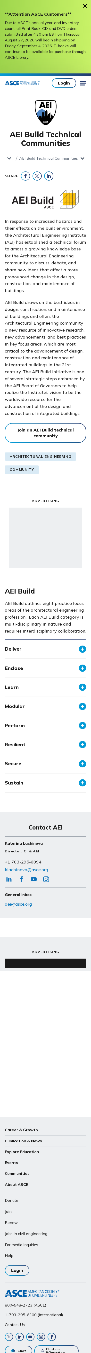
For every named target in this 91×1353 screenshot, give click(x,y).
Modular (15, 706)
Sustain (14, 783)
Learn (12, 687)
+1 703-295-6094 (23, 862)
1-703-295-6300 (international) (34, 1314)
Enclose (14, 668)
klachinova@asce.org (26, 869)
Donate (11, 1200)
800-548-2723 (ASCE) (25, 1305)
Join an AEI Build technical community (45, 432)
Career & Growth (21, 1129)
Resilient (15, 744)
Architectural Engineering (40, 456)
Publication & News (23, 1140)
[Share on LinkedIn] (48, 176)
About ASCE (16, 1184)
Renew (11, 1222)
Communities (17, 1173)
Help (9, 1255)
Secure (13, 763)
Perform (15, 725)
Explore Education (22, 1151)
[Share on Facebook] (25, 176)
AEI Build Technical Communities (48, 158)
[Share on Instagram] (46, 880)
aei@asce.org (18, 904)
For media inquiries (21, 1244)
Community (22, 469)
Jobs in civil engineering (26, 1233)
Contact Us (15, 1324)
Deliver (13, 649)
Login (64, 83)
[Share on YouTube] (33, 880)
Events (11, 1162)
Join (8, 1211)
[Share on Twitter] (37, 176)
